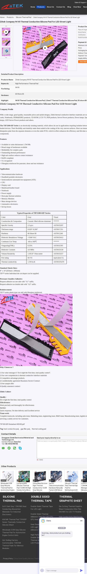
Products (40, 7)
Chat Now (77, 7)
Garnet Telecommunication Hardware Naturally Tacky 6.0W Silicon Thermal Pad (56, 487)
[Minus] (81, 520)
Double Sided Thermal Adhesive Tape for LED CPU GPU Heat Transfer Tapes (42, 517)
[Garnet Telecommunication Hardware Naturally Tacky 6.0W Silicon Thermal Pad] (56, 476)
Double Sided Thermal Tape (41, 498)
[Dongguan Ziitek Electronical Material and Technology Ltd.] (12, 6)
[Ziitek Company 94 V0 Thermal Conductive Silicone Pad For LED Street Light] (6, 41)
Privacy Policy (8, 558)
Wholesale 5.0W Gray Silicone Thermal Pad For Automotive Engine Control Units (7, 487)
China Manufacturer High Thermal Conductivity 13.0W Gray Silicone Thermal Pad (40, 487)
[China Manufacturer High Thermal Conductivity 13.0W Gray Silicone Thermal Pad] (40, 476)
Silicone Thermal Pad (23, 17)
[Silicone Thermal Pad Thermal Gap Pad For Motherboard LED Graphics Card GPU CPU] (72, 476)
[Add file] (42, 570)
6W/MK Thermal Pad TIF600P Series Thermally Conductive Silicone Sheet (14, 522)
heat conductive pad (11, 429)
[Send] (81, 570)
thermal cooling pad (39, 429)
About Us (50, 7)
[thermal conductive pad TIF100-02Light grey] (45, 48)
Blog (69, 7)
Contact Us (60, 7)
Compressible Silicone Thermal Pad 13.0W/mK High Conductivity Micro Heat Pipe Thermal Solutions (24, 488)
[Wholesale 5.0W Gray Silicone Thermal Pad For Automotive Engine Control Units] (8, 476)
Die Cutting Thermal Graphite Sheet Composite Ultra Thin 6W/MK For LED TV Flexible (70, 509)
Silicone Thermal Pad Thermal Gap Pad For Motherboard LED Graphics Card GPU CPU (72, 488)
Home (33, 7)
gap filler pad (25, 429)
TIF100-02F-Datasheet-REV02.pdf (12, 424)
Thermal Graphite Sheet (70, 498)
